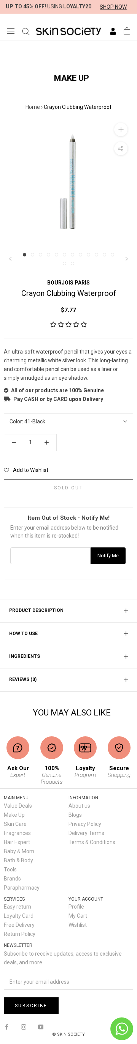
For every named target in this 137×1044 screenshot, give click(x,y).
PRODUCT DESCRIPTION (36, 610)
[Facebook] (6, 1026)
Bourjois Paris (68, 283)
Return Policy (19, 934)
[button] (68, 325)
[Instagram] (23, 1026)
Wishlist (77, 925)
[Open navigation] (10, 31)
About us (79, 806)
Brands (12, 879)
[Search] (26, 31)
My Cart (77, 916)
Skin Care (15, 824)
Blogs (75, 815)
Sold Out (68, 488)
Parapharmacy (22, 888)
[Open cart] (127, 31)
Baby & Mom (19, 851)
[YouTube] (40, 1026)
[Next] (127, 259)
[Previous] (10, 259)
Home (32, 107)
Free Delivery (19, 925)
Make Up (14, 815)
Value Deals (18, 806)
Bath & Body (18, 860)
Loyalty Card (18, 916)
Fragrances (17, 833)
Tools (10, 869)
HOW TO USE (23, 633)
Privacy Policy (84, 824)
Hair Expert (17, 842)
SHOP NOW (113, 7)
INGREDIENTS (24, 656)
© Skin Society (68, 1034)
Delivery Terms (86, 833)
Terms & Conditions (91, 842)
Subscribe (31, 1005)
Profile (76, 907)
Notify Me (108, 555)
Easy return (17, 907)
